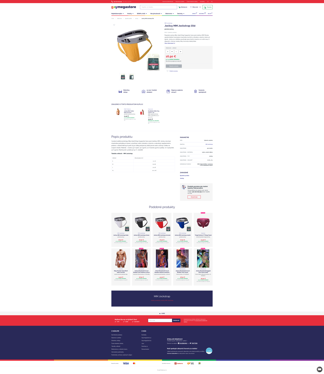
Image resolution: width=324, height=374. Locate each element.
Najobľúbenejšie (116, 13)
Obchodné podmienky (117, 352)
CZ (208, 1)
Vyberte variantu (173, 66)
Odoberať (176, 320)
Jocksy (136, 18)
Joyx (142, 343)
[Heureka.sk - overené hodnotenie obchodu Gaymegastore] (209, 353)
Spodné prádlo (128, 18)
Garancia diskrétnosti (167, 1)
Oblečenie (168, 13)
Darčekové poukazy (116, 335)
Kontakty (202, 1)
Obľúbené (183, 7)
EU (212, 1)
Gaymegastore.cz (146, 337)
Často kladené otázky (192, 1)
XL (180, 51)
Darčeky (180, 13)
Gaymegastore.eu (146, 340)
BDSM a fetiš (141, 13)
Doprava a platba (180, 1)
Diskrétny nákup (115, 340)
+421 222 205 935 (117, 1)
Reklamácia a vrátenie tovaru (119, 349)
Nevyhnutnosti (155, 13)
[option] (126, 115)
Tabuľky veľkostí (115, 346)
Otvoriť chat (194, 197)
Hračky (129, 13)
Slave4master (145, 349)
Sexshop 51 (144, 346)
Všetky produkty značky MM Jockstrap (162, 300)
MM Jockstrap (168, 23)
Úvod (112, 18)
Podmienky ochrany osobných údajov (121, 355)
